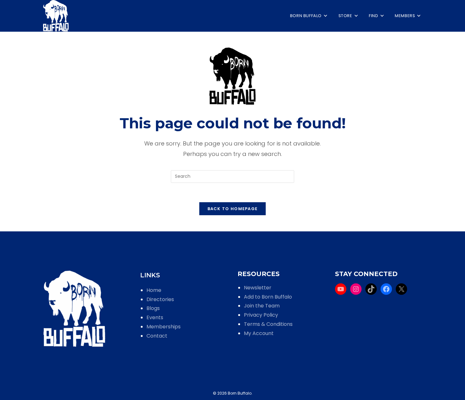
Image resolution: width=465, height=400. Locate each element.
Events (154, 317)
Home (153, 290)
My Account (259, 333)
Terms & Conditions (268, 324)
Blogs (153, 308)
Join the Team (262, 305)
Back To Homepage (233, 209)
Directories (160, 299)
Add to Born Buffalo (268, 296)
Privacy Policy (261, 315)
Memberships (163, 326)
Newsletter (257, 287)
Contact (156, 335)
